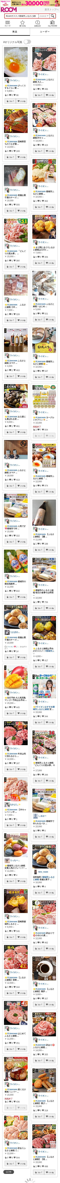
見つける (22, 23)
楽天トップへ (52, 9)
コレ (10, 101)
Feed (7, 23)
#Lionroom (12, 85)
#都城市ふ (49, 651)
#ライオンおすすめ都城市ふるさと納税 (44, 708)
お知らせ (37, 23)
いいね (22, 101)
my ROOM (52, 23)
